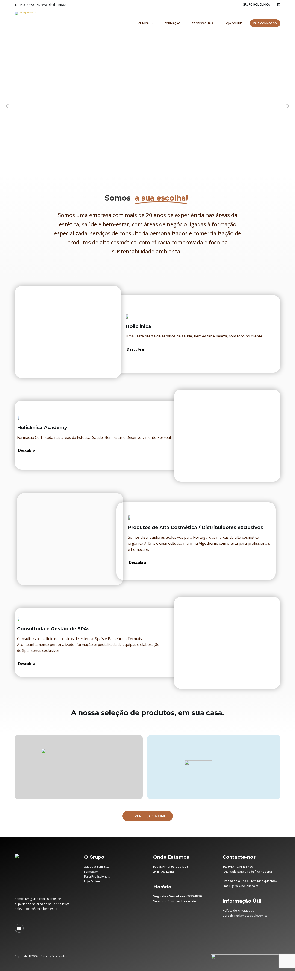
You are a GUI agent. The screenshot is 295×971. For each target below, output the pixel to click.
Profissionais (202, 23)
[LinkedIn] (278, 4)
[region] (147, 106)
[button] (7, 106)
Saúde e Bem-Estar (97, 866)
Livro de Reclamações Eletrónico (245, 915)
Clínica (143, 23)
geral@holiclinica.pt (244, 886)
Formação (172, 23)
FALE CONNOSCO (265, 23)
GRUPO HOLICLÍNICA (256, 4)
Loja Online (233, 23)
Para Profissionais (97, 876)
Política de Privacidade (238, 910)
